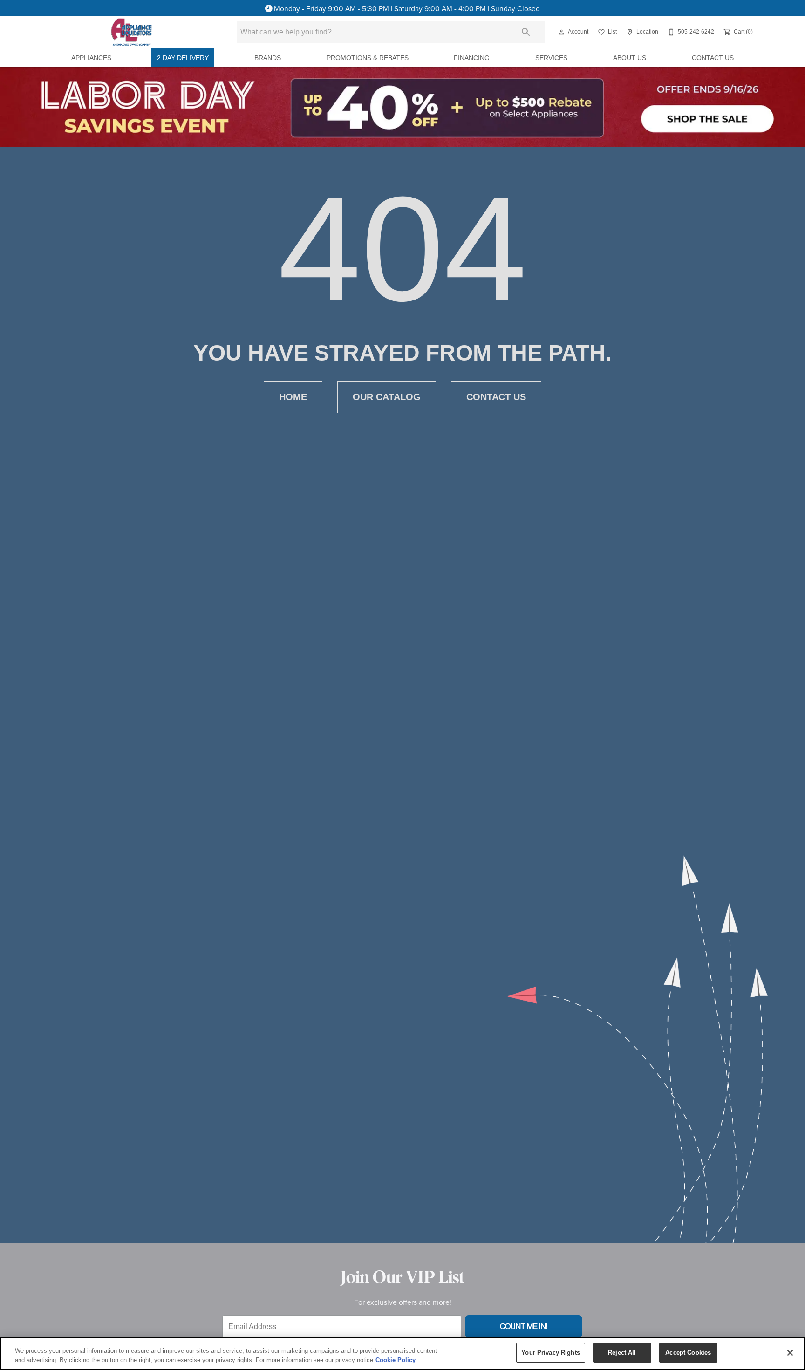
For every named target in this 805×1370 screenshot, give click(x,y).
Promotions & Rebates (368, 58)
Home (293, 397)
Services (551, 58)
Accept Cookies (688, 1352)
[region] (402, 1353)
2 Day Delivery (183, 58)
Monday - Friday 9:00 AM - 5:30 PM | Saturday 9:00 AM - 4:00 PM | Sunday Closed (407, 8)
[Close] (790, 1353)
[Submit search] (526, 32)
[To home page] (131, 32)
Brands (267, 58)
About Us (629, 58)
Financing (472, 58)
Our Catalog (387, 397)
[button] (561, 32)
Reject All (622, 1352)
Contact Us (713, 58)
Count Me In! (524, 1326)
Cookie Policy (395, 1359)
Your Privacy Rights (550, 1352)
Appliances (91, 58)
